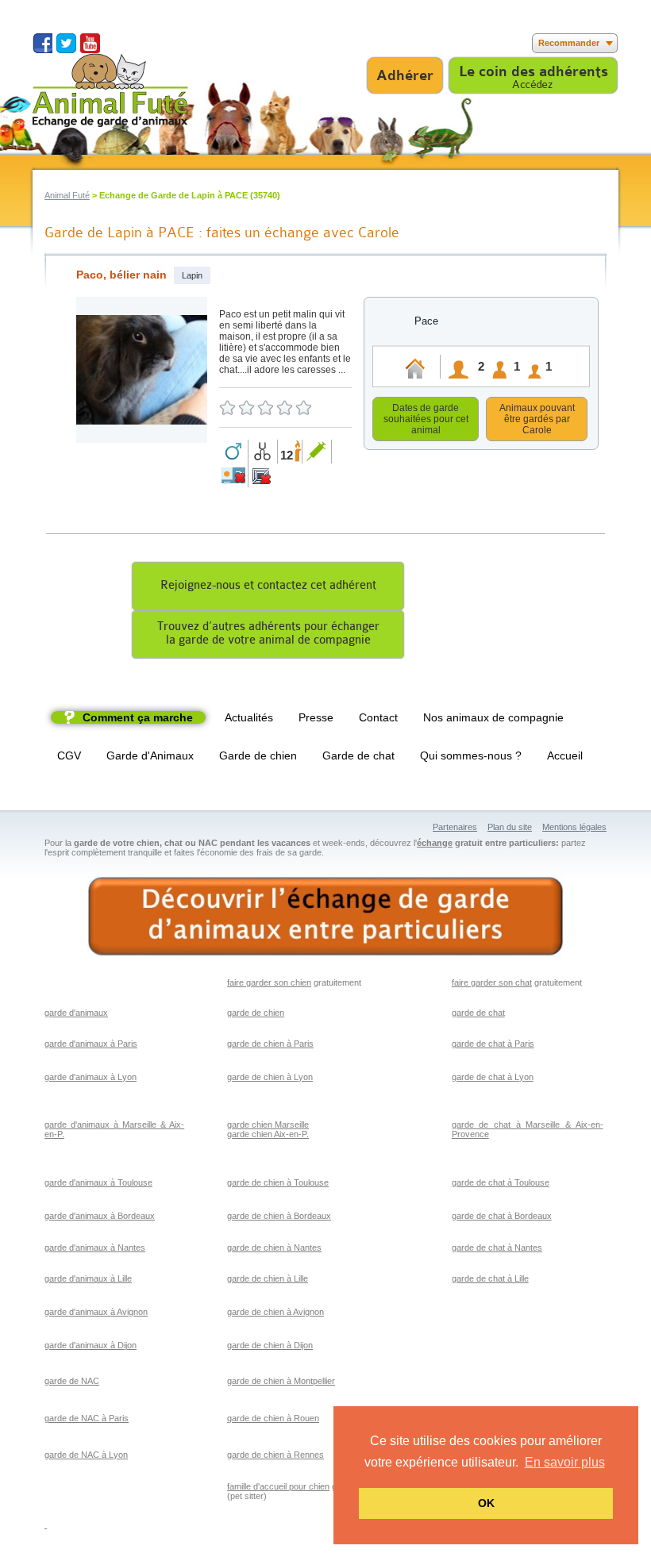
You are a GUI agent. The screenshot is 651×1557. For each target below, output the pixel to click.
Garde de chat (358, 755)
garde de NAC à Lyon (86, 1454)
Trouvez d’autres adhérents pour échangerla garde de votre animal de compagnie (268, 633)
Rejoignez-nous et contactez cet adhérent (268, 585)
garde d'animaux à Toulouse (98, 1182)
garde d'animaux (76, 1012)
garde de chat (478, 1012)
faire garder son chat (492, 982)
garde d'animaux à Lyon (90, 1077)
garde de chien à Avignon (275, 1312)
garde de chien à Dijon (270, 1345)
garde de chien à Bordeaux (279, 1216)
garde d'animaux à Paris (90, 1043)
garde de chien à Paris (270, 1043)
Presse (316, 717)
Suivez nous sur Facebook (42, 43)
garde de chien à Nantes (274, 1247)
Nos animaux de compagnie (493, 717)
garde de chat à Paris (493, 1043)
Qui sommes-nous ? (471, 755)
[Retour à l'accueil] (110, 90)
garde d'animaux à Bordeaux (99, 1216)
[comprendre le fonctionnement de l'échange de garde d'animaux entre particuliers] (325, 917)
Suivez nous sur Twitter (66, 43)
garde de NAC (71, 1381)
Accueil (565, 755)
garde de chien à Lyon (270, 1077)
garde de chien (255, 1012)
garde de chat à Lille (490, 1278)
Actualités (249, 717)
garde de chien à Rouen (273, 1418)
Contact (378, 717)
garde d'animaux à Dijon (90, 1345)
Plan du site (509, 827)
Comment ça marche (138, 717)
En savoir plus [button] (565, 1462)
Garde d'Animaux (150, 755)
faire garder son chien (269, 982)
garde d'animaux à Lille (88, 1278)
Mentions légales (574, 827)
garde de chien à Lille (267, 1278)
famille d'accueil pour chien (278, 1486)
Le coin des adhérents (533, 71)
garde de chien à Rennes (275, 1454)
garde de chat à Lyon (493, 1077)
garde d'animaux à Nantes (94, 1247)
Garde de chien (258, 755)
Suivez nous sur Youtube (90, 43)
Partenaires (455, 827)
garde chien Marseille (268, 1124)
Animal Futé (67, 195)
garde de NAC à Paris (86, 1418)
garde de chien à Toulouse (278, 1182)
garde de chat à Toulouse (500, 1182)
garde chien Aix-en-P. (268, 1134)
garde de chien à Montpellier (281, 1381)
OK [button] (486, 1503)
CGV (69, 755)
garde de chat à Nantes (497, 1247)
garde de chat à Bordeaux (502, 1216)
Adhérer (404, 75)
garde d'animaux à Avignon (96, 1312)
